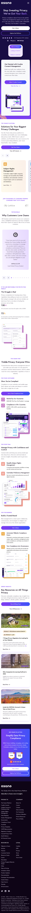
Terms (17, 853)
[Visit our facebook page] (9, 891)
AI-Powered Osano (6, 838)
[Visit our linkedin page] (5, 891)
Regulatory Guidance (6, 831)
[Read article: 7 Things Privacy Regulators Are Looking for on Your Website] (15, 633)
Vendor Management (6, 817)
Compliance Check (6, 822)
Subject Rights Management (4, 812)
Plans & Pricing (5, 868)
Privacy (18, 850)
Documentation (5, 875)
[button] (7, 155)
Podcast (3, 850)
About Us (18, 803)
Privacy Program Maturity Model (7, 863)
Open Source (4, 882)
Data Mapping (4, 815)
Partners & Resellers (21, 814)
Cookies (18, 846)
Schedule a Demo (5, 870)
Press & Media (19, 819)
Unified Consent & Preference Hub (5, 808)
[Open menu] (28, 3)
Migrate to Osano (5, 846)
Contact (18, 807)
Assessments (4, 820)
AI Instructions (5, 886)
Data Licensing (20, 810)
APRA (17, 855)
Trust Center (19, 857)
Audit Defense (4, 836)
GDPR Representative (6, 829)
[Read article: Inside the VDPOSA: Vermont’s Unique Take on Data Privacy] (15, 705)
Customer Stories (5, 853)
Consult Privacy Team (6, 833)
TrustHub (3, 824)
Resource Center (5, 855)
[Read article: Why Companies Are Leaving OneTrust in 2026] (15, 670)
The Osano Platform (6, 803)
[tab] (15, 46)
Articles (3, 848)
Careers (18, 805)
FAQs (2, 866)
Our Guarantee (20, 812)
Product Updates (5, 873)
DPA (17, 848)
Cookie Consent (5, 805)
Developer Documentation (8, 877)
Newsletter (4, 860)
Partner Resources (20, 816)
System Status (4, 879)
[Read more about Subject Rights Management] (13, 176)
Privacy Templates (5, 827)
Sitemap (3, 884)
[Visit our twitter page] (2, 891)
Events (3, 857)
